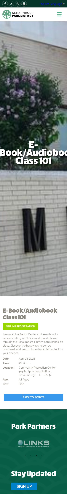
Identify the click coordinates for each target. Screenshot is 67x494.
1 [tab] (25, 456)
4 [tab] (42, 456)
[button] (60, 14)
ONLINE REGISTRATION (20, 326)
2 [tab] (31, 456)
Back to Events (33, 397)
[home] (27, 14)
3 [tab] (36, 456)
